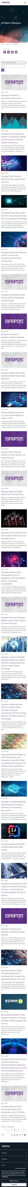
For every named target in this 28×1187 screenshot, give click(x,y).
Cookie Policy (5, 1176)
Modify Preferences (14, 1180)
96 (24, 1130)
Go (3, 70)
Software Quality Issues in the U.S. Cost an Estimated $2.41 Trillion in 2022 (12, 415)
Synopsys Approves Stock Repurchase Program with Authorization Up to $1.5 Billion (13, 1109)
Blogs (8, 49)
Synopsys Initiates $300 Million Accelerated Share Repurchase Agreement (13, 376)
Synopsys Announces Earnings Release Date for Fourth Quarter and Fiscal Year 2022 (13, 620)
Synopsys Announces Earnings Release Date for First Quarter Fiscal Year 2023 (13, 298)
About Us (8, 44)
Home (2, 44)
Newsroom (15, 44)
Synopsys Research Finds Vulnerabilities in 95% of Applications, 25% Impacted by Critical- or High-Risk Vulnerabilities (13, 578)
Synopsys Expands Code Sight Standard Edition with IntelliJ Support (13, 847)
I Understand (14, 1184)
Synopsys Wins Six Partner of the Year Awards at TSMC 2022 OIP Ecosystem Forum (14, 536)
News (4, 49)
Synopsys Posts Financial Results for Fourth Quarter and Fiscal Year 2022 (13, 455)
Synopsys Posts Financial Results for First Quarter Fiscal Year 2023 (13, 179)
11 (20, 1130)
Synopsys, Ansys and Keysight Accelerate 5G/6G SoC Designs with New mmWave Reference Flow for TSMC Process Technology (13, 663)
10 (18, 1130)
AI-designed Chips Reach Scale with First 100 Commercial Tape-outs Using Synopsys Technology (14, 216)
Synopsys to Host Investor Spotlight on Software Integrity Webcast (13, 932)
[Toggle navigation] (25, 3)
